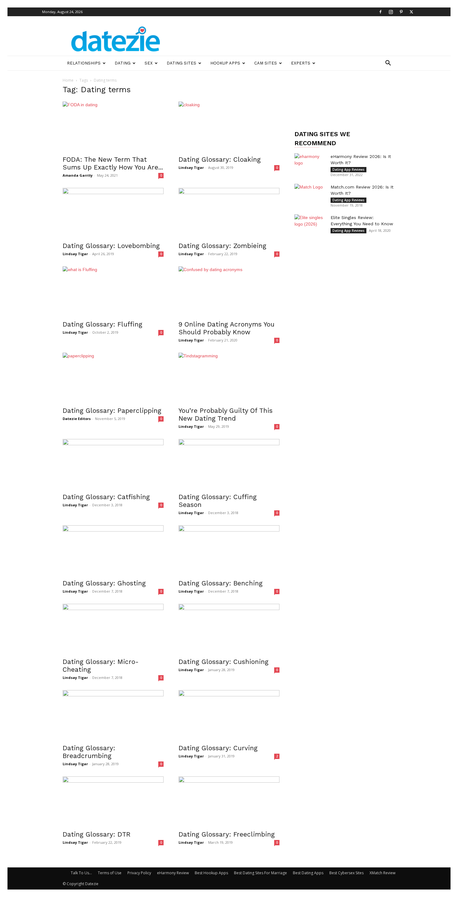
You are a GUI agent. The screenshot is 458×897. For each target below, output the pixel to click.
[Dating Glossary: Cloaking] (229, 126)
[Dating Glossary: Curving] (229, 715)
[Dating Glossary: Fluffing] (113, 291)
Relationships (84, 63)
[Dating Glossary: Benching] (229, 550)
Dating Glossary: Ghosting (104, 583)
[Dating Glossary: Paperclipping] (113, 378)
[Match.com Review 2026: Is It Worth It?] (310, 195)
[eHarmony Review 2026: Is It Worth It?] (310, 164)
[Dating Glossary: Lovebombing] (113, 213)
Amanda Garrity (78, 175)
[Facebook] (380, 11)
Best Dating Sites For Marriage (260, 873)
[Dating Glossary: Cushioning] (229, 629)
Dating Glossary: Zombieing (222, 246)
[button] (387, 64)
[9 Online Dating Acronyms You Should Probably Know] (229, 291)
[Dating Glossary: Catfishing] (113, 464)
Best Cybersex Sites (346, 873)
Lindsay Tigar (191, 167)
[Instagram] (390, 11)
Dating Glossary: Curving (218, 748)
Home (68, 80)
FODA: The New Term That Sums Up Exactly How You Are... (113, 163)
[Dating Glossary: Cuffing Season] (229, 464)
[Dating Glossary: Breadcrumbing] (113, 715)
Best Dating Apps (308, 873)
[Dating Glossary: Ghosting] (113, 550)
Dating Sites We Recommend (322, 138)
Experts (300, 63)
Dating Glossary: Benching (221, 583)
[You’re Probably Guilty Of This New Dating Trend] (229, 378)
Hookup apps (225, 63)
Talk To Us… (81, 873)
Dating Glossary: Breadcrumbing (89, 752)
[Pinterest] (401, 11)
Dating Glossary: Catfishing (106, 497)
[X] (411, 11)
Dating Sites (181, 63)
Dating (123, 63)
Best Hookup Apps (211, 873)
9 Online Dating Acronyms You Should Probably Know (226, 328)
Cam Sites (265, 63)
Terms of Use (110, 873)
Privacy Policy (139, 873)
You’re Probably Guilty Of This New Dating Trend (226, 414)
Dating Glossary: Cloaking (220, 159)
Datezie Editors (77, 418)
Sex (149, 63)
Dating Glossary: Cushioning (224, 662)
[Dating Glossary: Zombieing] (229, 213)
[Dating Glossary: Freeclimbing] (229, 801)
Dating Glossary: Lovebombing (111, 246)
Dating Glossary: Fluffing (102, 324)
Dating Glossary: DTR (97, 834)
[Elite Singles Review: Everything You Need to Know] (310, 225)
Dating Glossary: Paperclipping (112, 410)
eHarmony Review (173, 873)
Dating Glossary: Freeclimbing (227, 834)
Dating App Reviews (348, 169)
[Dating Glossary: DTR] (113, 801)
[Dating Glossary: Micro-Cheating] (113, 629)
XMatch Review (382, 873)
